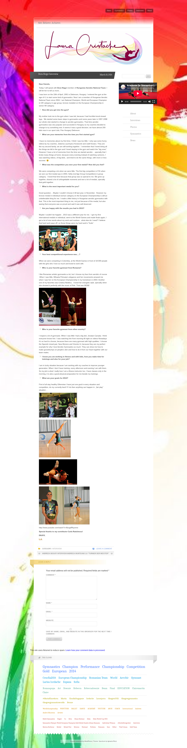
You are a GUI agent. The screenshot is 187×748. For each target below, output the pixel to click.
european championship (73, 677)
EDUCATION (123, 688)
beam (104, 688)
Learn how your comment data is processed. (85, 650)
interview (136, 723)
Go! (148, 76)
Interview (57, 549)
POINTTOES (64, 709)
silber (114, 727)
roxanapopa (49, 688)
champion (70, 667)
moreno (76, 727)
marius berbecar (48, 727)
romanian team (98, 677)
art (59, 688)
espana (67, 682)
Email (49, 612)
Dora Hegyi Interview (48, 74)
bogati (59, 719)
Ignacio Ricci (112, 741)
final (112, 688)
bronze (70, 702)
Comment (51, 575)
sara (108, 727)
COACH (117, 709)
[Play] (122, 101)
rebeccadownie (91, 688)
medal (59, 727)
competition (136, 667)
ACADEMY (91, 709)
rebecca (77, 688)
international (128, 709)
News (109, 11)
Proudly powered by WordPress (81, 741)
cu (65, 719)
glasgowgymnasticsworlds (53, 702)
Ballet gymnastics (49, 719)
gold (46, 671)
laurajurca (101, 698)
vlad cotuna (123, 727)
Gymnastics (119, 11)
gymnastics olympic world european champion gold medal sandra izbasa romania (71, 723)
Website (50, 620)
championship (113, 667)
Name (49, 603)
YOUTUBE (101, 709)
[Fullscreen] (153, 101)
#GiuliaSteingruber (124, 723)
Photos (130, 11)
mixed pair (67, 727)
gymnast (136, 677)
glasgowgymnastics (129, 698)
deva (70, 719)
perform (93, 727)
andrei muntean (49, 713)
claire (45, 692)
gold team (133, 727)
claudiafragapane (76, 698)
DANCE (82, 709)
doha (88, 719)
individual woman (108, 723)
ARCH (110, 709)
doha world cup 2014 (100, 719)
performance (90, 667)
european (59, 671)
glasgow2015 (113, 698)
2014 (72, 671)
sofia (76, 682)
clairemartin (138, 688)
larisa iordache (52, 682)
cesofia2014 (49, 677)
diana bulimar (79, 719)
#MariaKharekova (50, 698)
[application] (138, 93)
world (113, 677)
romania (101, 727)
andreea (138, 709)
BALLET (74, 709)
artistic (60, 713)
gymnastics (51, 667)
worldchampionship (50, 709)
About (149, 11)
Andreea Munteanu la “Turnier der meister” (88, 553)
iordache (90, 698)
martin (64, 698)
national (85, 727)
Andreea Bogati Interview (54, 553)
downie (67, 688)
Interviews (140, 11)
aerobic (124, 677)
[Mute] (149, 101)
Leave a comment (104, 549)
